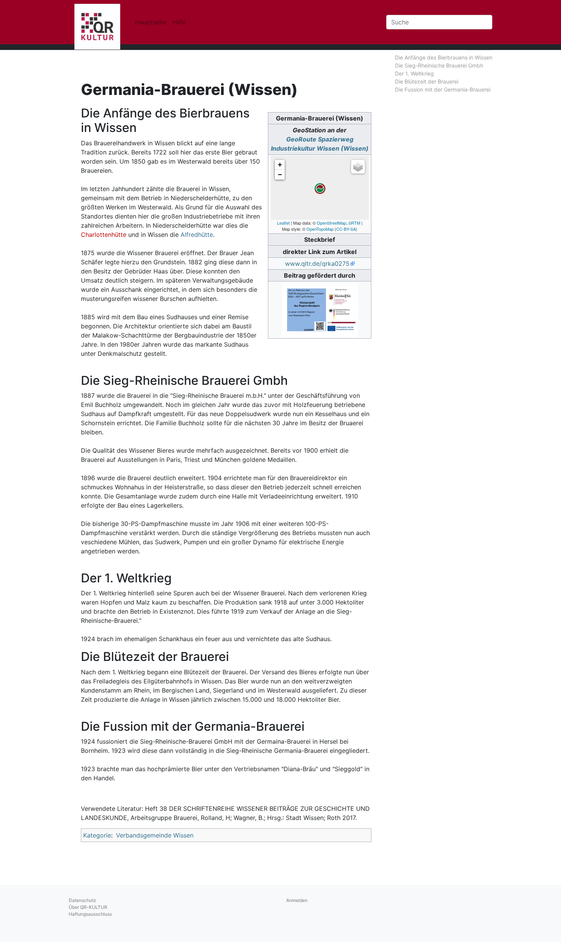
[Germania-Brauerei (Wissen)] (320, 188)
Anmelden (297, 900)
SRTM (354, 223)
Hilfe (179, 22)
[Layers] (358, 167)
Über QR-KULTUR (88, 907)
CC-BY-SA (346, 229)
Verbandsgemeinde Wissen (154, 835)
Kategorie (97, 835)
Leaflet (283, 223)
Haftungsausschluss (90, 914)
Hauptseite (150, 22)
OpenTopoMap (320, 229)
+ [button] (280, 165)
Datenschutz (82, 900)
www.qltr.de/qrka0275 (317, 263)
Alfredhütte (197, 234)
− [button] (280, 174)
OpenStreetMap (331, 223)
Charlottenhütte (103, 234)
